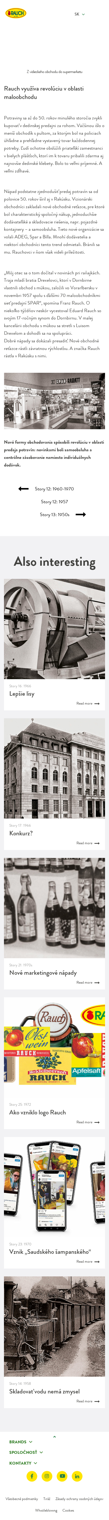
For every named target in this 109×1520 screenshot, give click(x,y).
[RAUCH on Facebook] (31, 1476)
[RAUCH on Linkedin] (77, 1476)
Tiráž (46, 1498)
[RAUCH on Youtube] (62, 1476)
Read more (84, 703)
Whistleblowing (46, 1510)
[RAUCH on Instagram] (47, 1476)
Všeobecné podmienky (22, 1498)
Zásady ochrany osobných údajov (79, 1498)
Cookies (68, 1510)
